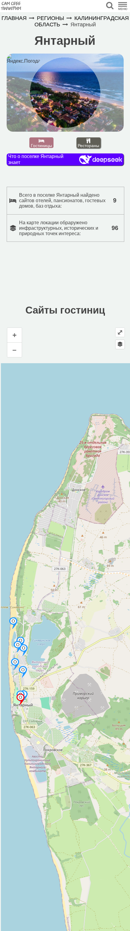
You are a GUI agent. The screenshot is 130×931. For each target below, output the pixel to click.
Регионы (50, 18)
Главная (14, 18)
